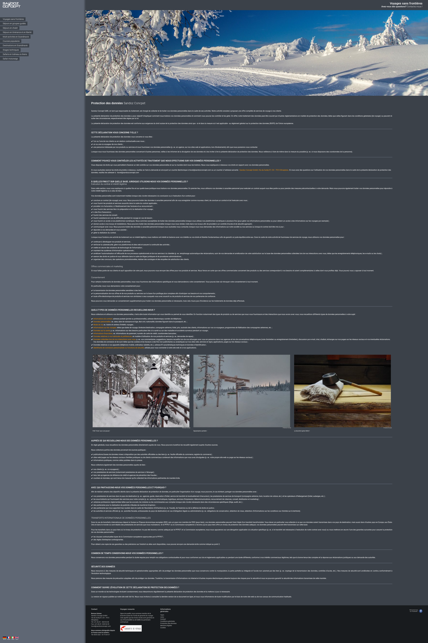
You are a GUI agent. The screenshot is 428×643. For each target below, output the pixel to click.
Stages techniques (11, 50)
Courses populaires (11, 41)
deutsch (4, 639)
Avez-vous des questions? (401, 6)
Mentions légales (166, 625)
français (8, 639)
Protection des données (168, 623)
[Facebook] (420, 611)
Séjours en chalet (10, 28)
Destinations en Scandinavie (15, 45)
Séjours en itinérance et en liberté (17, 32)
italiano (12, 639)
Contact (163, 619)
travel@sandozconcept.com (200, 170)
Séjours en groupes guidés (14, 23)
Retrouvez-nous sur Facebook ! (413, 610)
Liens (162, 617)
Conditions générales (167, 621)
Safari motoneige (10, 59)
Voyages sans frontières (13, 19)
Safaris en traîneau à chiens (15, 54)
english (17, 639)
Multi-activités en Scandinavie (16, 37)
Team (162, 615)
